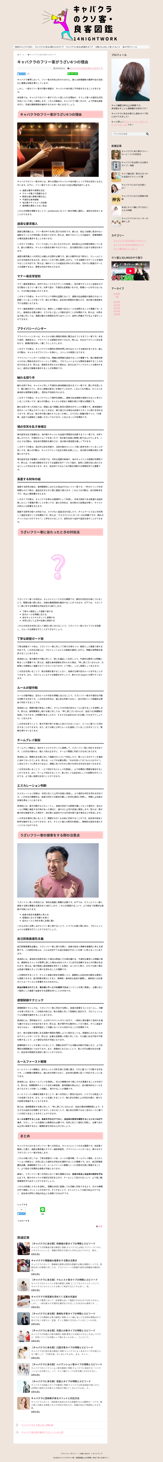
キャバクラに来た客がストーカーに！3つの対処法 (135, 153)
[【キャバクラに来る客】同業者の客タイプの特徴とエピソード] (23, 1248)
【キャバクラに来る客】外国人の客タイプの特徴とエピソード (63, 1330)
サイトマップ (97, 1453)
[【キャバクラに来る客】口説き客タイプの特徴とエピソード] (23, 1352)
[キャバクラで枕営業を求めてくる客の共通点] (23, 1301)
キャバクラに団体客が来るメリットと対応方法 (55, 1398)
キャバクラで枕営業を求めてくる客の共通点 (54, 1296)
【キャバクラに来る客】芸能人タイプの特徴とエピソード (61, 1381)
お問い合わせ (85, 1453)
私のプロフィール (130, 47)
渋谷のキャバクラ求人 (24, 47)
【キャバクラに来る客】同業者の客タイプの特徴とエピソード (63, 1243)
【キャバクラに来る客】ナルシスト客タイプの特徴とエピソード (64, 1279)
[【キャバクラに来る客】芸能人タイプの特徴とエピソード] (23, 1386)
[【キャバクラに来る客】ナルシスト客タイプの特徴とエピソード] (23, 1284)
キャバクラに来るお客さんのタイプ (49, 47)
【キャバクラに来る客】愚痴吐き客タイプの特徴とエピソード (63, 1313)
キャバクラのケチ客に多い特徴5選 (37, 1424)
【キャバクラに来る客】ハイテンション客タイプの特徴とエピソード (66, 1364)
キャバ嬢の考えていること (125, 248)
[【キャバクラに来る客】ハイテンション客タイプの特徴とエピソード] (23, 1369)
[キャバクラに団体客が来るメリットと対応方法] (23, 1403)
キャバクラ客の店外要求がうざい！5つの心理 (42, 1432)
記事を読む (35, 1254)
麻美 (100, 1226)
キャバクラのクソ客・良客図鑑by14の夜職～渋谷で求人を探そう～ (84, 1457)
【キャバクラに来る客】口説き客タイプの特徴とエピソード (62, 1347)
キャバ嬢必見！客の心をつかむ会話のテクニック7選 (135, 175)
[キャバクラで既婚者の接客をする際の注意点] (23, 1265)
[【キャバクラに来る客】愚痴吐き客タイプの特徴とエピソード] (23, 1318)
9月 (117, 296)
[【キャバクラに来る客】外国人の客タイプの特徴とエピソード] (23, 1335)
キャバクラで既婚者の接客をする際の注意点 (54, 1260)
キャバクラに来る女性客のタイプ (79, 47)
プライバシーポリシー (69, 1453)
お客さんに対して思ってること (107, 47)
